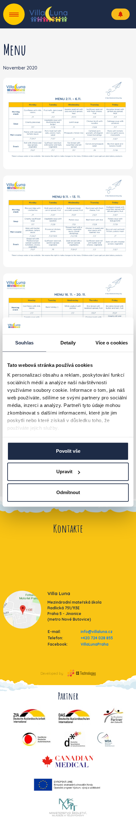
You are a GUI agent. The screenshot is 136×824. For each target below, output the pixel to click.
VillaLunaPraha (94, 644)
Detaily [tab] (68, 342)
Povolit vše (68, 451)
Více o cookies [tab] (112, 342)
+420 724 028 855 (97, 638)
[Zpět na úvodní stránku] (48, 14)
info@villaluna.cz (97, 631)
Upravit (64, 471)
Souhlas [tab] (24, 342)
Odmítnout (68, 492)
